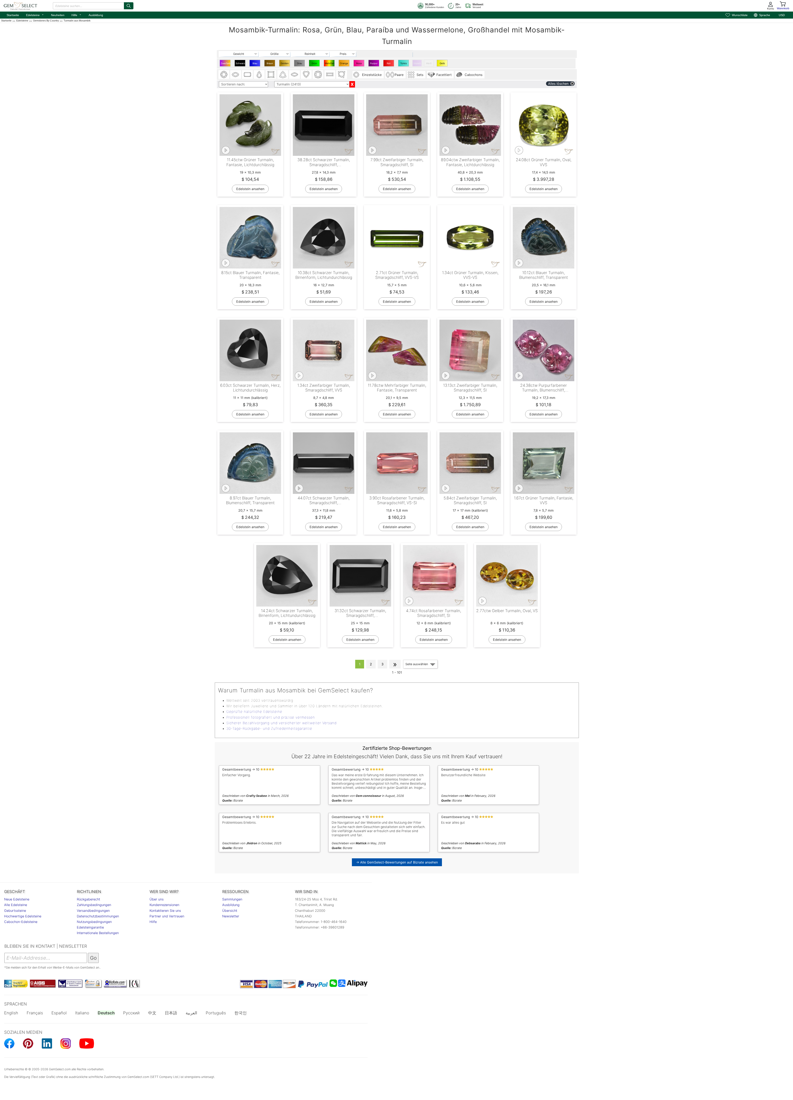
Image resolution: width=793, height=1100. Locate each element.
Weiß (429, 63)
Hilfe (76, 14)
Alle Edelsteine (15, 905)
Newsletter (230, 916)
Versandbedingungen (93, 910)
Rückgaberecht (88, 899)
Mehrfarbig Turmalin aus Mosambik (330, 64)
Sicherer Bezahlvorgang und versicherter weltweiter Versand (281, 723)
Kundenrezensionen (164, 905)
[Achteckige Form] (247, 74)
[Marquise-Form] (294, 74)
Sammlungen (232, 899)
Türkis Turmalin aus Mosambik (404, 64)
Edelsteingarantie (90, 927)
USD (782, 15)
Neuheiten (57, 15)
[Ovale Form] (235, 74)
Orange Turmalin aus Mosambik (344, 64)
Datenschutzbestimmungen (98, 916)
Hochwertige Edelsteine (22, 916)
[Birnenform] (259, 74)
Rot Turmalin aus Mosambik (389, 64)
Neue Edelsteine (16, 899)
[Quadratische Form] (271, 74)
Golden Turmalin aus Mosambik (285, 64)
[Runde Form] (223, 74)
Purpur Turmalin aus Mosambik (374, 64)
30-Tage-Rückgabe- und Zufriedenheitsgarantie (269, 728)
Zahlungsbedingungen (94, 905)
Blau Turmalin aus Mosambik (255, 64)
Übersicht (229, 910)
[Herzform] (306, 74)
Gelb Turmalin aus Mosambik (443, 64)
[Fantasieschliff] (341, 74)
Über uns (157, 899)
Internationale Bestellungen (98, 933)
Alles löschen (558, 84)
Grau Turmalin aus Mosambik (300, 64)
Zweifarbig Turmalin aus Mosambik (225, 64)
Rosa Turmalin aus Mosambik (359, 64)
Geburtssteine (15, 910)
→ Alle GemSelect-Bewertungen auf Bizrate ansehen (397, 862)
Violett (417, 63)
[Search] (128, 5)
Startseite (13, 15)
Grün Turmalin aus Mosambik (315, 64)
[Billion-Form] (282, 74)
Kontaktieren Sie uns (165, 910)
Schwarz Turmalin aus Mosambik (240, 64)
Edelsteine (35, 14)
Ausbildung (96, 15)
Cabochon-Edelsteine (20, 922)
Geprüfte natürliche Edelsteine (254, 712)
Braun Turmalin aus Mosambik (270, 64)
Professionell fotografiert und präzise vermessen (270, 717)
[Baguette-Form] (329, 74)
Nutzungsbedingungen (94, 922)
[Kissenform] (318, 74)
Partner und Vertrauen (167, 916)
